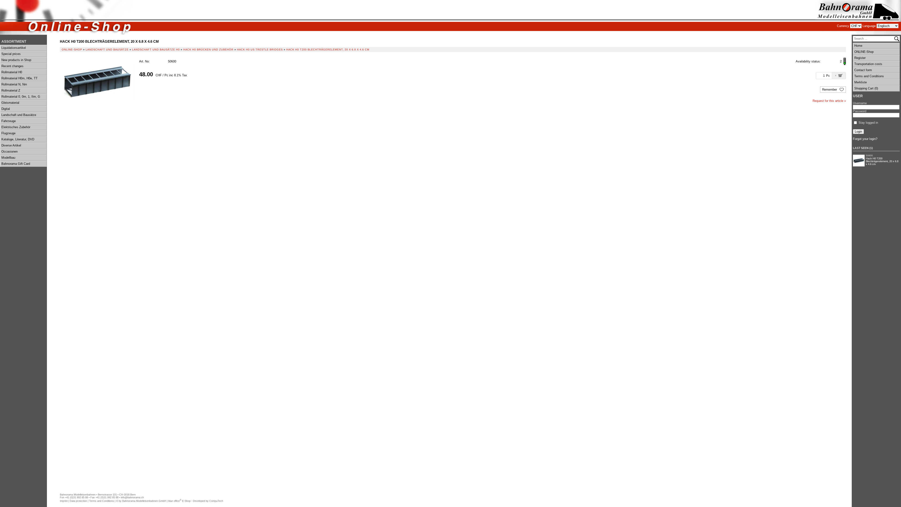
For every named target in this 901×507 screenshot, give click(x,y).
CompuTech (216, 500)
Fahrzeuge (8, 121)
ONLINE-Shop (864, 52)
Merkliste (860, 82)
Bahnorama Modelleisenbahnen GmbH (144, 500)
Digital (5, 109)
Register (860, 58)
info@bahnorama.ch (132, 497)
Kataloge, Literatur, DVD (17, 139)
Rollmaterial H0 (11, 72)
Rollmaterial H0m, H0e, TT (19, 78)
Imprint (64, 500)
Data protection (78, 500)
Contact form (863, 70)
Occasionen (9, 151)
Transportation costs (868, 64)
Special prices (11, 54)
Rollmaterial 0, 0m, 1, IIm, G (20, 96)
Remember (830, 89)
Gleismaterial (10, 102)
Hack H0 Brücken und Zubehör (208, 49)
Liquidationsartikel (13, 48)
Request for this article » (829, 101)
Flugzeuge (8, 133)
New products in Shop (16, 60)
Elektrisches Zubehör (15, 127)
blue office (174, 500)
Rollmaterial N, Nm (14, 84)
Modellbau (8, 157)
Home (858, 45)
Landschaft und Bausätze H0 (156, 49)
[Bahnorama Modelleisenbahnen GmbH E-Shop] (858, 17)
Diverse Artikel (11, 145)
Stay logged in (868, 122)
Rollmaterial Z (10, 90)
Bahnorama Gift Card (15, 163)
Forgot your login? (865, 139)
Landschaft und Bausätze (18, 115)
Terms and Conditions (869, 76)
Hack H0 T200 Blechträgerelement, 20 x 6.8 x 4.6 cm (882, 161)
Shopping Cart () (866, 88)
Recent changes (12, 66)
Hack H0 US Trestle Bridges (260, 49)
